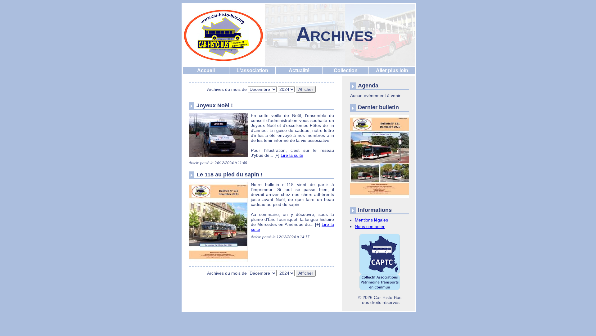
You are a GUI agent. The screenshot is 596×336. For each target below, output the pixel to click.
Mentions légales (371, 219)
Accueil (206, 70)
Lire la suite (292, 155)
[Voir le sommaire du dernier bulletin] (379, 198)
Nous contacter (370, 226)
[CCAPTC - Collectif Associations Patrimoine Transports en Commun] (379, 262)
